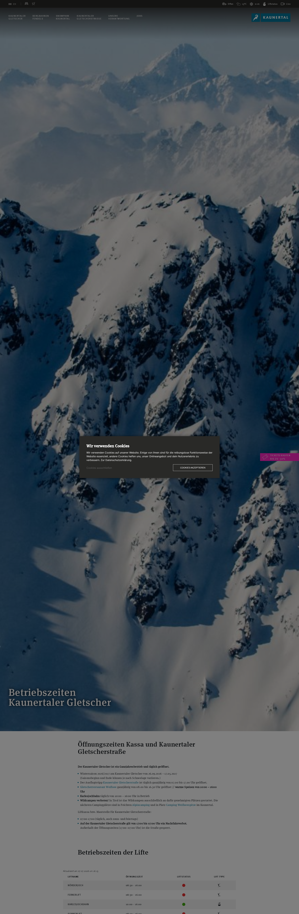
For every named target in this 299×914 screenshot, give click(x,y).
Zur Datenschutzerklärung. (116, 459)
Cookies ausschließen (99, 467)
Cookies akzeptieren (192, 467)
